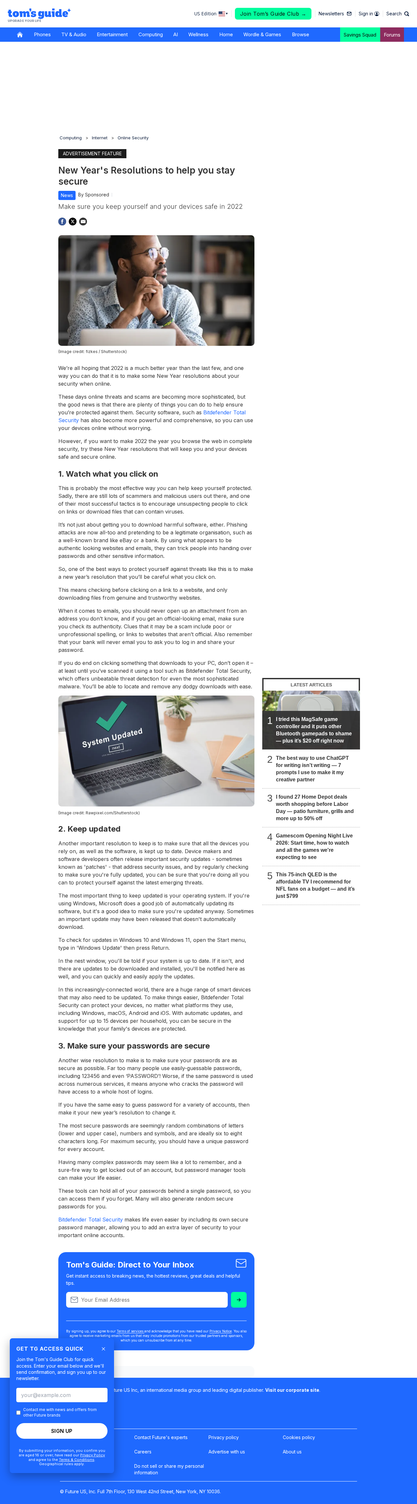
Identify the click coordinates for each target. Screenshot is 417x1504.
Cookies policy (299, 1437)
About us (292, 1451)
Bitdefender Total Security (90, 1219)
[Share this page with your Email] (83, 221)
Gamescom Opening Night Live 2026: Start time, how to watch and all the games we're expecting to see (314, 846)
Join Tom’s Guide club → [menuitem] (273, 13)
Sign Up (62, 1431)
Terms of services (130, 1331)
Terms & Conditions (76, 1459)
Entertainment (112, 34)
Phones (42, 34)
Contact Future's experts (161, 1437)
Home (226, 34)
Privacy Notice (220, 1331)
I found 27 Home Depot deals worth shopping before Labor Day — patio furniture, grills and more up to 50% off (315, 807)
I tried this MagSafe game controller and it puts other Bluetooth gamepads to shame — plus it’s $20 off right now (314, 730)
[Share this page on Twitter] (73, 221)
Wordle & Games (262, 34)
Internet (100, 137)
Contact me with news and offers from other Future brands (60, 1412)
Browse (300, 34)
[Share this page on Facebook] (62, 221)
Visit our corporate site (292, 1390)
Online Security (133, 137)
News (67, 195)
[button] (397, 13)
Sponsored (97, 194)
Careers (142, 1451)
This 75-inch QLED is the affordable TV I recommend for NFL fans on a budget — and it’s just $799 (315, 885)
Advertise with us (226, 1451)
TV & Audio (73, 34)
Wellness (198, 34)
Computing (150, 34)
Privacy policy (223, 1437)
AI (175, 34)
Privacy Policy (92, 1455)
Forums (392, 35)
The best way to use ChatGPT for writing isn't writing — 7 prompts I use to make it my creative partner (312, 768)
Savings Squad (360, 35)
